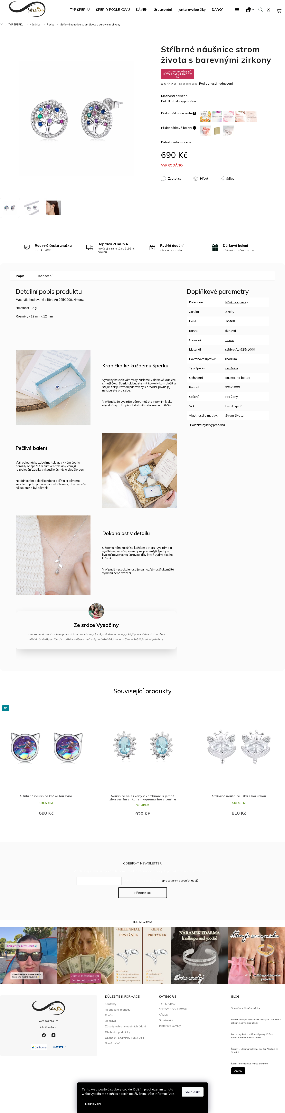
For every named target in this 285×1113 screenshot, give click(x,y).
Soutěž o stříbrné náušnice (245, 1008)
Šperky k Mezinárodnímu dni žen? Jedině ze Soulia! (254, 1050)
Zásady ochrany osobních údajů (125, 1026)
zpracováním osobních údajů (180, 880)
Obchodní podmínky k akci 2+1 (124, 1037)
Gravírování (112, 1043)
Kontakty (110, 1003)
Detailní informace (174, 142)
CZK (250, 9)
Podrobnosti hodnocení (216, 83)
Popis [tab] (20, 276)
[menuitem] (80, 10)
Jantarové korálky (170, 1025)
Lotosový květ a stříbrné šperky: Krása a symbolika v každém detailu (253, 1036)
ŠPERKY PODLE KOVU (173, 1009)
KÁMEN (163, 1014)
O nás (109, 1015)
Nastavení (93, 1104)
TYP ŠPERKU (167, 1003)
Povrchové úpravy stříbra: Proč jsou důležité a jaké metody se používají (256, 1021)
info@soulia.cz (48, 1026)
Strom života (234, 415)
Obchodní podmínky (117, 1032)
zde (171, 1094)
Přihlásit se (142, 893)
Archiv (238, 1071)
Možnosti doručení (174, 96)
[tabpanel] (46, 761)
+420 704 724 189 (48, 1021)
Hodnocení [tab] (44, 276)
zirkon (229, 340)
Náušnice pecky (236, 302)
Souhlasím (193, 1092)
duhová (230, 331)
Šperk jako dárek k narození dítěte (249, 1063)
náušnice (231, 368)
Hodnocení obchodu (117, 1009)
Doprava (110, 1020)
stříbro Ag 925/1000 (240, 349)
